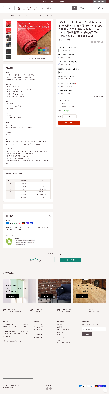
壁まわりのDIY (38, 327)
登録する (86, 334)
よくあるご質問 (61, 337)
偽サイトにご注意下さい (64, 342)
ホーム (5, 15)
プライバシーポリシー (63, 329)
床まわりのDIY (38, 329)
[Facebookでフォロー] (47, 388)
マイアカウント (85, 9)
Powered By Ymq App (98, 96)
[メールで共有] (102, 42)
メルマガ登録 (100, 1)
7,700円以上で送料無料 (14, 311)
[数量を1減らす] (64, 116)
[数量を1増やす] (74, 116)
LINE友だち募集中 (94, 311)
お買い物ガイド (61, 324)
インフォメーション (40, 337)
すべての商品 (11, 15)
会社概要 (59, 327)
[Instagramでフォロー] (50, 388)
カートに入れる (69, 122)
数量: (59, 116)
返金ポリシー (60, 332)
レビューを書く (70, 260)
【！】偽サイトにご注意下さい (12, 341)
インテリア (37, 332)
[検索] (74, 8)
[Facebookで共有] (92, 42)
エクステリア (38, 335)
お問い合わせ (60, 340)
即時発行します (39, 311)
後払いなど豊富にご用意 (69, 311)
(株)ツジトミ (61, 40)
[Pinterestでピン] (95, 42)
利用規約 (59, 335)
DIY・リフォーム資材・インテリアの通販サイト (54, 1)
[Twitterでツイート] (98, 42)
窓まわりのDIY (38, 324)
